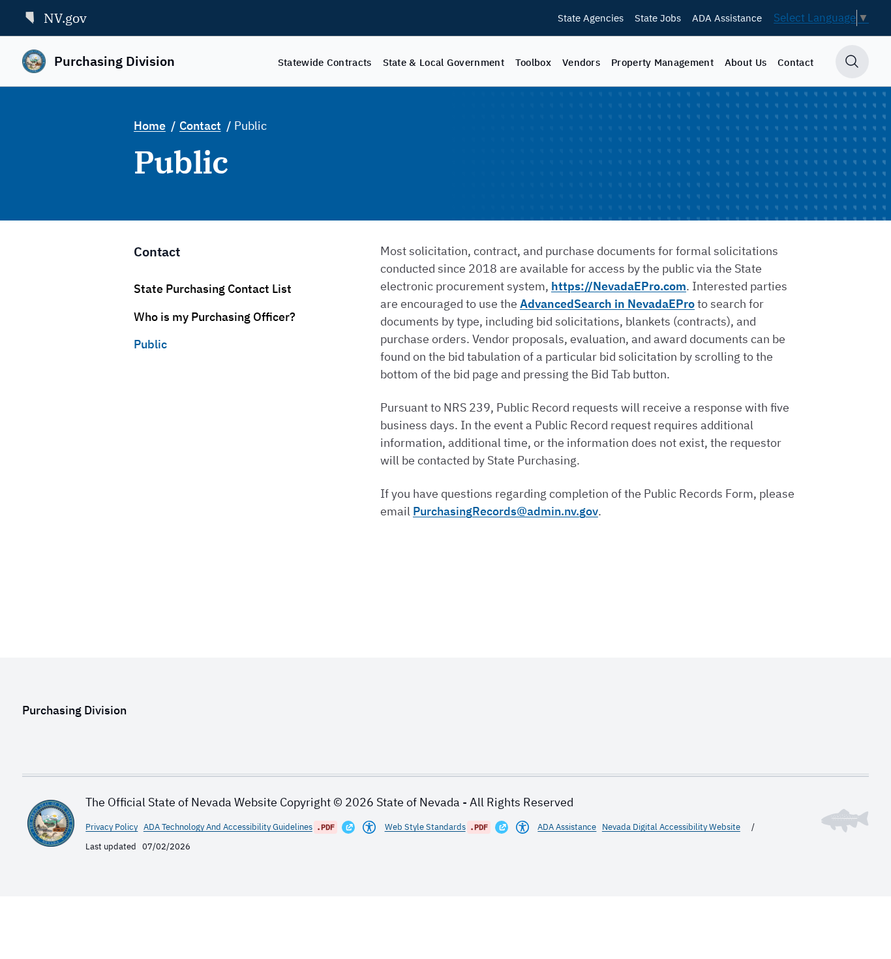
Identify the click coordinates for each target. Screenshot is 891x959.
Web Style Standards (425, 826)
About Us (745, 61)
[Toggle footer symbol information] (845, 820)
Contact (795, 61)
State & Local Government (443, 61)
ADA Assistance (727, 17)
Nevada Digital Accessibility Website (671, 826)
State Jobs (658, 17)
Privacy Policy (111, 826)
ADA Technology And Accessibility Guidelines (227, 826)
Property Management (662, 61)
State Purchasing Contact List (213, 288)
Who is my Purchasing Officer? (214, 316)
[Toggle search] (852, 61)
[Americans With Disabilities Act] (369, 827)
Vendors (581, 61)
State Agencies (591, 17)
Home (150, 125)
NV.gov (65, 18)
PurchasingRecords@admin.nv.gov (505, 511)
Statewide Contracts (325, 61)
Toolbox (533, 61)
